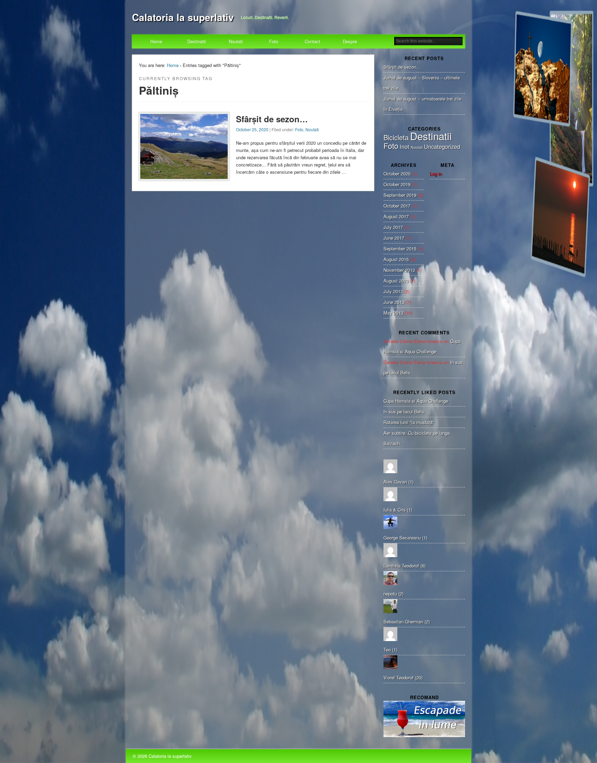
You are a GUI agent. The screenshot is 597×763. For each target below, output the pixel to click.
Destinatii (196, 41)
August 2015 (396, 259)
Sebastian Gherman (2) (406, 621)
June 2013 (393, 302)
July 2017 (393, 227)
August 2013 (396, 280)
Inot (404, 146)
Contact (312, 41)
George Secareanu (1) (405, 537)
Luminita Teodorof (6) (404, 565)
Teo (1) (390, 649)
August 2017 (396, 216)
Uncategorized (442, 146)
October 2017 (396, 205)
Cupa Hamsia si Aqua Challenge (415, 401)
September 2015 (399, 248)
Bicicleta (396, 137)
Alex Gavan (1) (398, 481)
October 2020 (396, 173)
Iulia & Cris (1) (397, 509)
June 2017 (393, 238)
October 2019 (396, 184)
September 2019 (399, 195)
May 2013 (393, 312)
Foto (273, 41)
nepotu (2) (393, 593)
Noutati (236, 41)
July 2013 (393, 291)
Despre (350, 41)
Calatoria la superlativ (183, 17)
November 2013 (399, 270)
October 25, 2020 (252, 129)
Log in (436, 173)
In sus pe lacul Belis (403, 411)
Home (156, 41)
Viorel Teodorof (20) (403, 677)
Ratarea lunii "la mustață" (408, 422)
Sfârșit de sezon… (272, 119)
